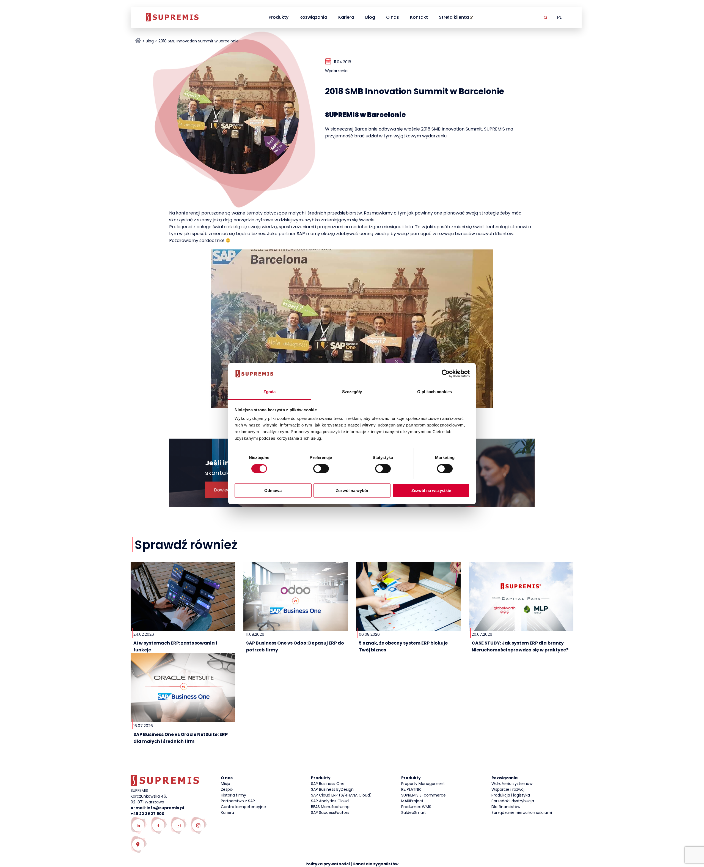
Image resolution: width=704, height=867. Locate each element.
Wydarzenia (336, 71)
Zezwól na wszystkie (431, 490)
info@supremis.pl (165, 808)
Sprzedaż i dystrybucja (512, 801)
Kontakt (419, 17)
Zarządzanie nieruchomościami (521, 812)
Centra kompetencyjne (243, 806)
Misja (225, 783)
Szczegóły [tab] (352, 391)
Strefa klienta (454, 17)
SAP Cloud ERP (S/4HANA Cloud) (341, 795)
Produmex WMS (416, 806)
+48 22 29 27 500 (147, 813)
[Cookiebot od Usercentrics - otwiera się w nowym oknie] (446, 373)
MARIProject (412, 801)
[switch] (321, 468)
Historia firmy (233, 795)
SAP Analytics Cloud (330, 801)
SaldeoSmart (413, 812)
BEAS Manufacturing (330, 806)
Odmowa (273, 490)
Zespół (227, 789)
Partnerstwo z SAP (238, 801)
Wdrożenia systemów (511, 783)
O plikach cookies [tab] (434, 391)
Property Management (423, 783)
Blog (370, 17)
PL (559, 17)
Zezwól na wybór (352, 490)
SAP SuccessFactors (330, 812)
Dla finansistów (505, 806)
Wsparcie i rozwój (507, 789)
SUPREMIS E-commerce (423, 795)
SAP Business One (328, 783)
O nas (392, 17)
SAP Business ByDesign (332, 789)
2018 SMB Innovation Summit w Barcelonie (198, 41)
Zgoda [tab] (269, 391)
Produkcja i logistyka (510, 795)
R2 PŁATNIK (411, 789)
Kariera (346, 17)
